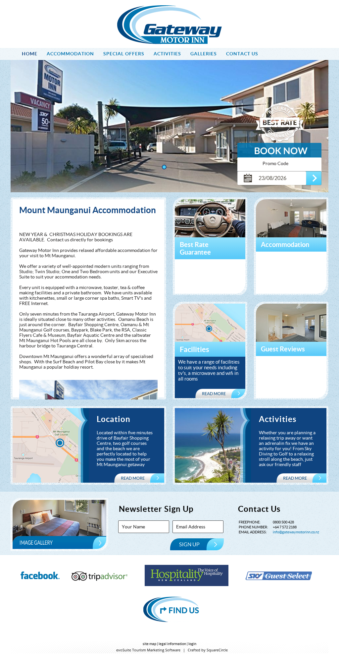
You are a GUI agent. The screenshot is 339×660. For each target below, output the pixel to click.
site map (149, 644)
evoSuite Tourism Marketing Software (148, 649)
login (192, 644)
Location (113, 419)
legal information (172, 644)
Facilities (194, 349)
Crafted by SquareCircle (208, 649)
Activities (277, 419)
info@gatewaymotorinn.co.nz (296, 532)
